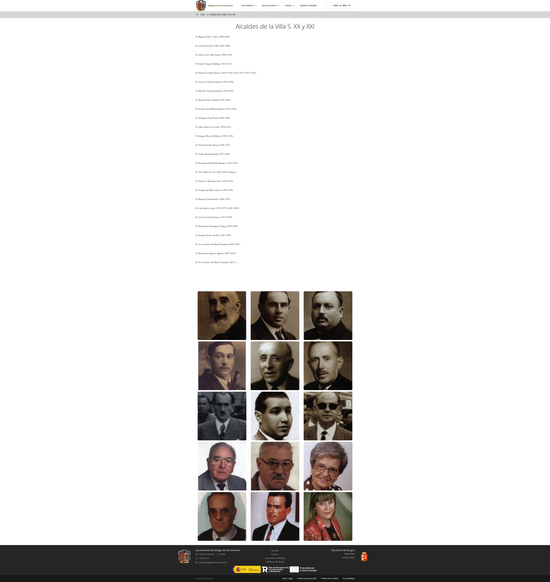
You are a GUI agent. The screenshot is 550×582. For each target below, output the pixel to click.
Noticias (275, 550)
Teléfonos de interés (275, 561)
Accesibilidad (348, 578)
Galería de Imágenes (308, 5)
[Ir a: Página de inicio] (168, 556)
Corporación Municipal (275, 558)
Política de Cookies (329, 578)
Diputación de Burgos (204, 578)
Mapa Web (349, 553)
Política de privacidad (307, 578)
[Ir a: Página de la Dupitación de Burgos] (370, 556)
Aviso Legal (287, 578)
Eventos (275, 554)
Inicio (203, 14)
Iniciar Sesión (348, 557)
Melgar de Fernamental (220, 5)
